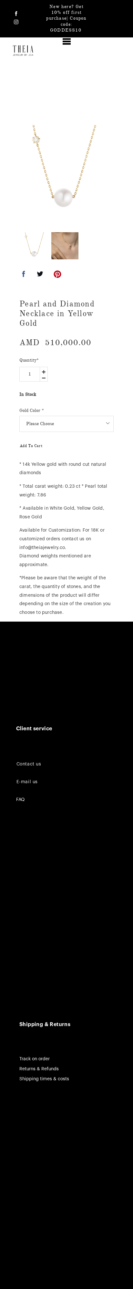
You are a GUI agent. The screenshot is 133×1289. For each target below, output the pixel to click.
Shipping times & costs (44, 1079)
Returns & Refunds (39, 1069)
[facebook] (16, 13)
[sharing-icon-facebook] (23, 276)
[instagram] (16, 22)
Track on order (34, 1059)
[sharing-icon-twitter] (40, 276)
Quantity (29, 360)
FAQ (20, 799)
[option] (64, 170)
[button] (67, 41)
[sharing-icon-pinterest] (57, 276)
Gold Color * (31, 410)
